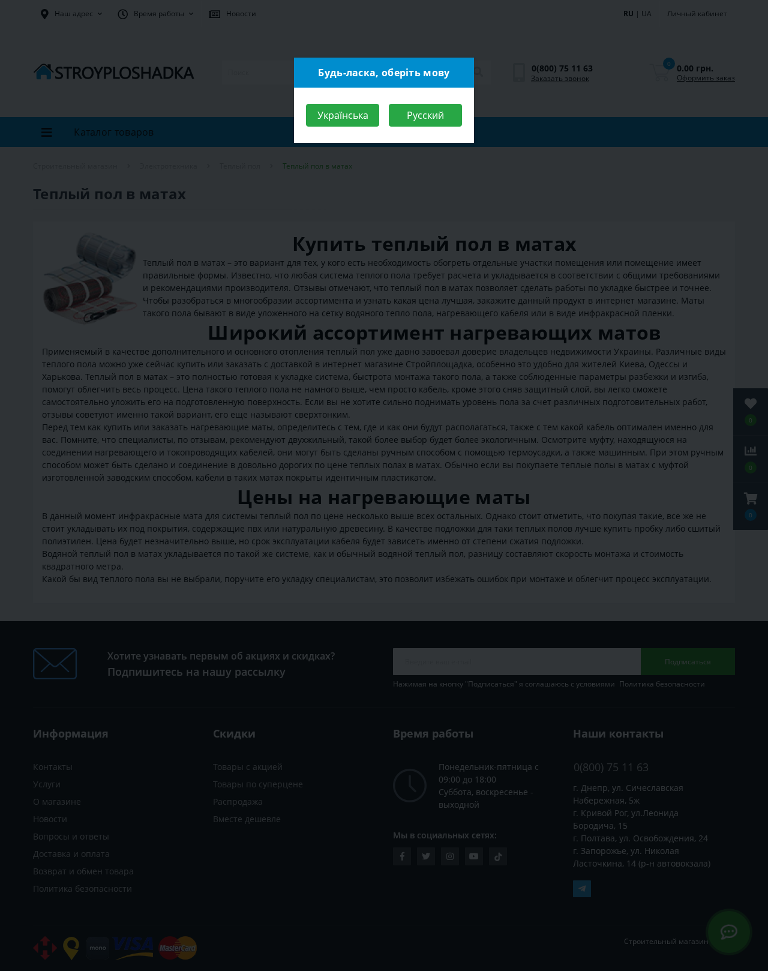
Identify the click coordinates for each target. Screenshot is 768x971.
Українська (342, 115)
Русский (425, 115)
